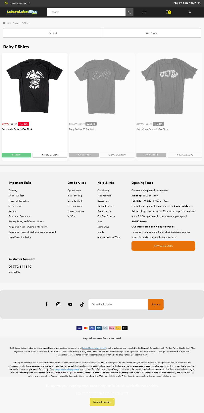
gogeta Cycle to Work (108, 237)
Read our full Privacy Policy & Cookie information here (102, 393)
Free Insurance (75, 206)
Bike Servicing (75, 195)
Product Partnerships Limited (94, 348)
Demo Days (103, 226)
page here (171, 237)
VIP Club (72, 216)
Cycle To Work (75, 200)
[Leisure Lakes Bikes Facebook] (46, 304)
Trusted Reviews (105, 206)
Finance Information (19, 200)
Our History (103, 190)
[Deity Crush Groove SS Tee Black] (169, 86)
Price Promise (104, 195)
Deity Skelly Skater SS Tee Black (17, 129)
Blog (99, 221)
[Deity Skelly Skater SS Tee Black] (35, 86)
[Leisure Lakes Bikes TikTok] (82, 304)
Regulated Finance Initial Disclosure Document (32, 231)
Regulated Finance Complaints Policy (28, 226)
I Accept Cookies (102, 402)
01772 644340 (20, 267)
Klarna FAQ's (104, 211)
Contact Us (14, 271)
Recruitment (103, 200)
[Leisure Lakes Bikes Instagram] (58, 304)
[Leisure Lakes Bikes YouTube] (70, 304)
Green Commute (76, 211)
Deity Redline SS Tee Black (81, 129)
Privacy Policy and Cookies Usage (26, 221)
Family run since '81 (187, 3)
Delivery (13, 190)
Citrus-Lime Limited (113, 338)
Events (100, 231)
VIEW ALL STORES (163, 246)
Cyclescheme (15, 206)
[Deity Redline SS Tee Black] (102, 86)
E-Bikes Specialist (20, 3)
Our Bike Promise (106, 216)
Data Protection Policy (20, 237)
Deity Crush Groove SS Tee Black (152, 129)
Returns (12, 211)
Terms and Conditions (20, 216)
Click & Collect (16, 195)
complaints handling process (67, 369)
